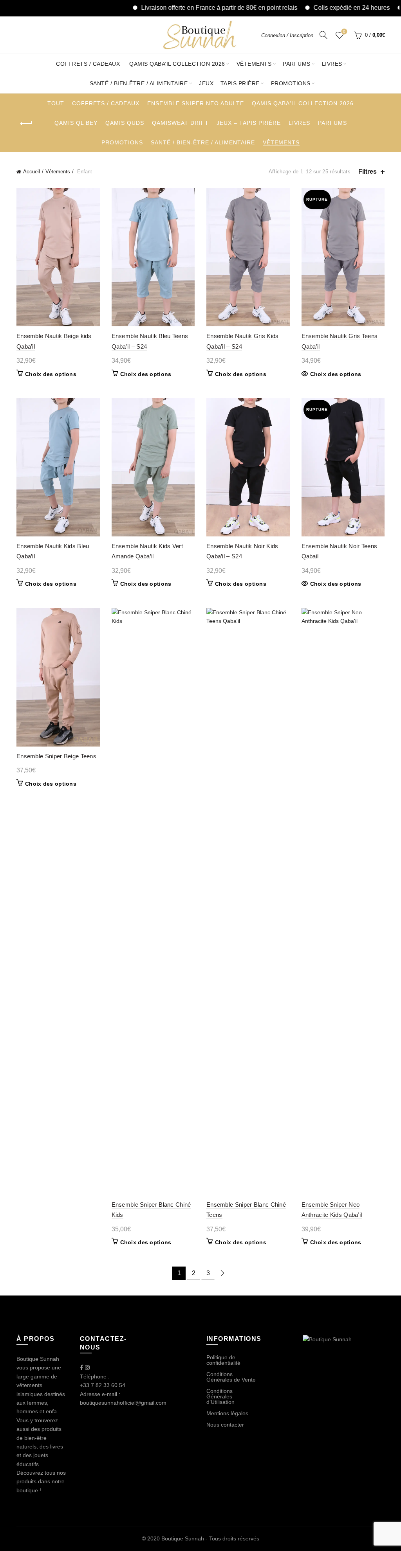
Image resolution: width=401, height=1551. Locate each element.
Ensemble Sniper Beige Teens (56, 756)
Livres (332, 64)
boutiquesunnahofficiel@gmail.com (123, 1403)
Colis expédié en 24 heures (325, 7)
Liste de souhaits (344, 31)
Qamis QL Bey (76, 123)
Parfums (297, 64)
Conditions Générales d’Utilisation (220, 1396)
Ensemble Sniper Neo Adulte (195, 103)
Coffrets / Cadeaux (88, 64)
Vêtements (254, 64)
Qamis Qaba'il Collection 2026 (303, 103)
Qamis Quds (124, 123)
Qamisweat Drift (180, 123)
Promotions (291, 83)
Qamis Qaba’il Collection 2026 (177, 64)
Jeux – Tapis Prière (229, 83)
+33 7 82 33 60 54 (102, 1385)
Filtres (367, 171)
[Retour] (26, 123)
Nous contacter (225, 1424)
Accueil (31, 172)
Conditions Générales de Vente (231, 1377)
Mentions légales (227, 1413)
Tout (55, 103)
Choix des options (50, 374)
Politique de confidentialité (223, 1360)
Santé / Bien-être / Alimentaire (139, 83)
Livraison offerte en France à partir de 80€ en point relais (193, 7)
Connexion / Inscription (287, 35)
